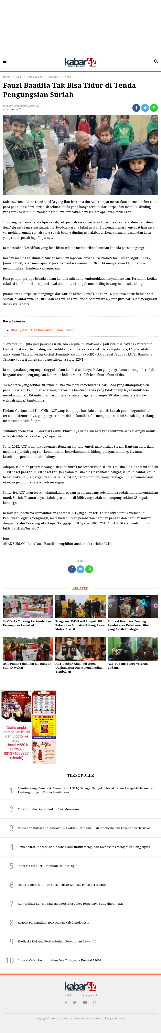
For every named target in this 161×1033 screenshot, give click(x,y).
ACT (18, 77)
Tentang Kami (88, 995)
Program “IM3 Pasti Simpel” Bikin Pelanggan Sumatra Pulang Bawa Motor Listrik (80, 625)
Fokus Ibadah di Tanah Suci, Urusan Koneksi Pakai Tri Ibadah (62, 885)
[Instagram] (94, 1002)
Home (6, 77)
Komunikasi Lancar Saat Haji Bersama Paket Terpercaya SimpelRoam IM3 (70, 903)
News (68, 77)
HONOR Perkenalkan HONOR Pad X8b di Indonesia (53, 922)
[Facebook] (136, 108)
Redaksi (69, 995)
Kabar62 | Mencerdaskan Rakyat (83, 1018)
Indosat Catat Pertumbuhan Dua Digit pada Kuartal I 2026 (59, 960)
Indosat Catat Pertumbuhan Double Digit (47, 866)
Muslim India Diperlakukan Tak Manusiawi (49, 809)
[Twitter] (145, 108)
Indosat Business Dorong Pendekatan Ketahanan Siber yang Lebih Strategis (129, 625)
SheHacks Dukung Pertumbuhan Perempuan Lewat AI (27, 623)
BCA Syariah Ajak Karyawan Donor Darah (42, 330)
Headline (53, 77)
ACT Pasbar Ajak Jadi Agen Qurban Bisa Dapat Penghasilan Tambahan (78, 667)
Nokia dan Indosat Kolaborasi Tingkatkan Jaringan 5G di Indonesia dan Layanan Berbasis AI (84, 828)
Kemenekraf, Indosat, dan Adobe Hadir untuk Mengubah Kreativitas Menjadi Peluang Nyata (84, 847)
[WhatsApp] (154, 108)
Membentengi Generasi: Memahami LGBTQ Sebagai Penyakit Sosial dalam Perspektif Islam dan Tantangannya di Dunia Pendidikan (86, 790)
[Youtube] (85, 1002)
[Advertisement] (80, 27)
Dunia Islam (34, 77)
